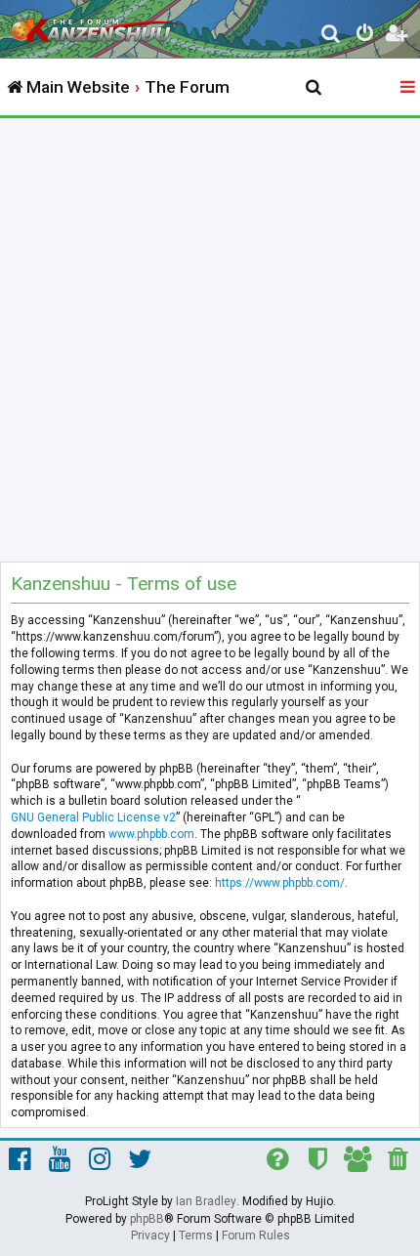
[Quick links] (409, 87)
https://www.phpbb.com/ (280, 883)
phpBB (147, 1219)
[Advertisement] (210, 338)
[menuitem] (331, 35)
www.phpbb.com (151, 834)
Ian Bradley (206, 1201)
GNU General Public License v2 (93, 817)
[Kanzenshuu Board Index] (99, 25)
